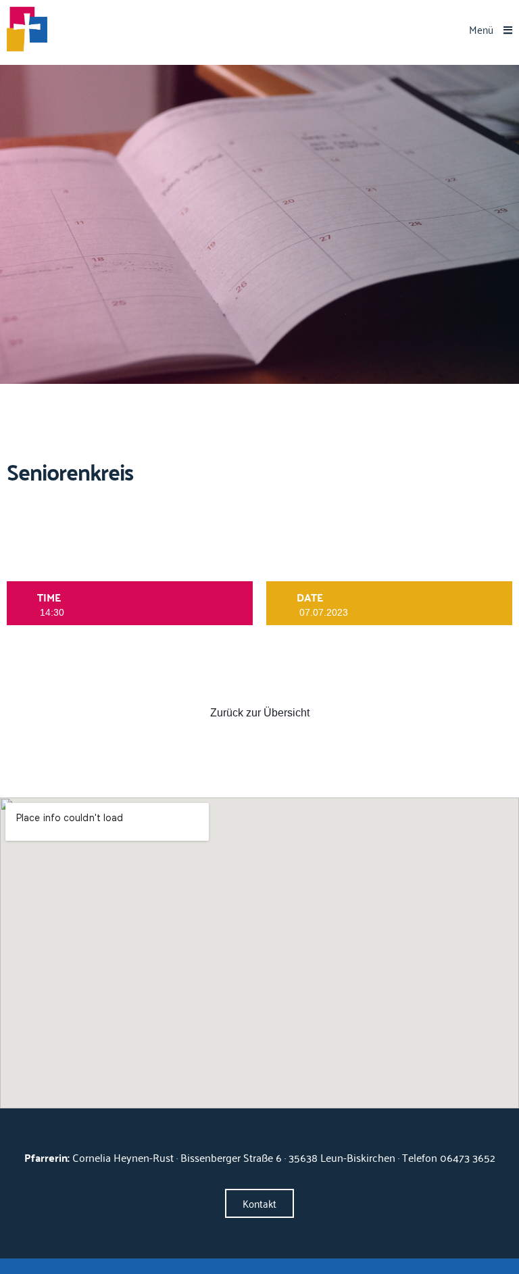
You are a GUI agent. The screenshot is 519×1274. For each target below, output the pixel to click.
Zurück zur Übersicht (260, 712)
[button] (490, 29)
